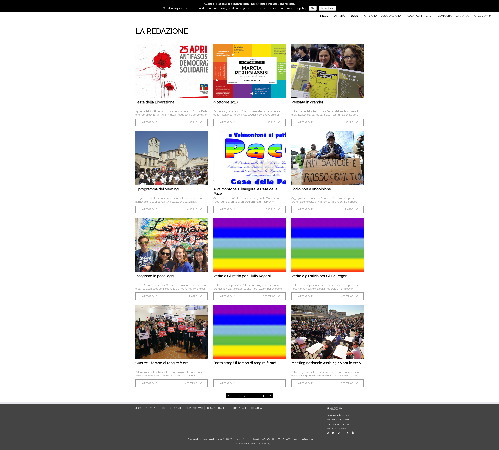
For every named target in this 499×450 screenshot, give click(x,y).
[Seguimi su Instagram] (349, 433)
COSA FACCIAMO (391, 15)
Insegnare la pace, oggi (154, 276)
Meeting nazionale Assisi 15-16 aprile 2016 (326, 363)
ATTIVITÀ (339, 15)
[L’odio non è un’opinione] (327, 158)
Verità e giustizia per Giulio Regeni (319, 276)
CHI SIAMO (370, 15)
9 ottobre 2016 (225, 102)
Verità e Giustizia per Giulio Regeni (242, 276)
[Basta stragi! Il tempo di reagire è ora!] (249, 332)
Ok (312, 8)
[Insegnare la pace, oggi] (171, 245)
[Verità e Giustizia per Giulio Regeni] (249, 245)
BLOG (354, 15)
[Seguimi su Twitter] (340, 433)
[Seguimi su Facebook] (344, 433)
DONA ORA (445, 15)
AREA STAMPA (482, 15)
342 (263, 395)
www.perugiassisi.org (338, 415)
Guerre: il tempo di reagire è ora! (162, 363)
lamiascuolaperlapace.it (339, 424)
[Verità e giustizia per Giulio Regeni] (327, 245)
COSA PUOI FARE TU (419, 15)
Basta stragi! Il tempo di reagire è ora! (244, 363)
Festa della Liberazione (154, 102)
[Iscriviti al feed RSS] (329, 433)
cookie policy (263, 443)
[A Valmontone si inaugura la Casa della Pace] (249, 158)
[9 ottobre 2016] (249, 71)
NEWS (324, 15)
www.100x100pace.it (337, 428)
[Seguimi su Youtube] (354, 432)
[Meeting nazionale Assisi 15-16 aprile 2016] (327, 332)
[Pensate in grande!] (327, 71)
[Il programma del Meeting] (171, 158)
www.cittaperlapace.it (338, 419)
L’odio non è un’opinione (311, 189)
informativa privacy (245, 443)
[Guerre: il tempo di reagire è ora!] (171, 332)
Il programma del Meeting (157, 189)
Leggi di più (327, 8)
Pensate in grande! (307, 102)
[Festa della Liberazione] (171, 71)
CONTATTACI (463, 15)
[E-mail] (334, 433)
